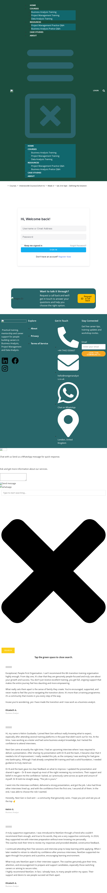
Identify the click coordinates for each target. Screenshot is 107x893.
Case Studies (36, 32)
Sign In (53, 250)
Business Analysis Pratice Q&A (45, 28)
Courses (34, 8)
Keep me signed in (33, 245)
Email (84, 342)
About (33, 35)
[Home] (6, 185)
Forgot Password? (78, 245)
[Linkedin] (4, 360)
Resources (35, 22)
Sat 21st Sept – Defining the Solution (72, 185)
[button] (50, 90)
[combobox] (53, 493)
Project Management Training (45, 15)
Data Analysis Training (41, 18)
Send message (9, 483)
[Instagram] (4, 368)
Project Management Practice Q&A (47, 25)
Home (33, 5)
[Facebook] (15, 360)
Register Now (65, 256)
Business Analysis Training (43, 12)
